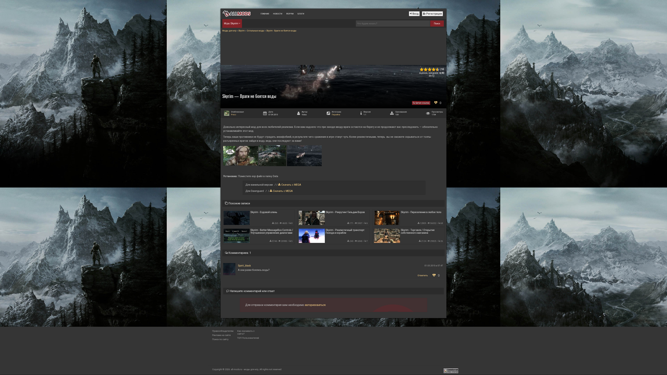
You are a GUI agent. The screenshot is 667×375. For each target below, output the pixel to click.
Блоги (301, 14)
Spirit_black (244, 265)
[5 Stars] (438, 70)
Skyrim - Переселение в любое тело (421, 212)
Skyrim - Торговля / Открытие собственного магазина (418, 231)
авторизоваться (315, 305)
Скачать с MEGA (291, 184)
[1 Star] (422, 70)
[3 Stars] (430, 70)
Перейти (336, 115)
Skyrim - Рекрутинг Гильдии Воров (345, 212)
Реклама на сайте (221, 335)
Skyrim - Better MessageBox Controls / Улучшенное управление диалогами (271, 231)
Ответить (423, 275)
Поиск (437, 23)
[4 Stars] (434, 70)
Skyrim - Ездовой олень (263, 212)
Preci (233, 115)
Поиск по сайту (220, 339)
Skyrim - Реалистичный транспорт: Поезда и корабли (345, 231)
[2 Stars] (426, 70)
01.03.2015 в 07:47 (434, 265)
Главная (265, 14)
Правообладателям (222, 331)
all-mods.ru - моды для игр (244, 369)
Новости (277, 14)
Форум (290, 14)
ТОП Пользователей (248, 338)
